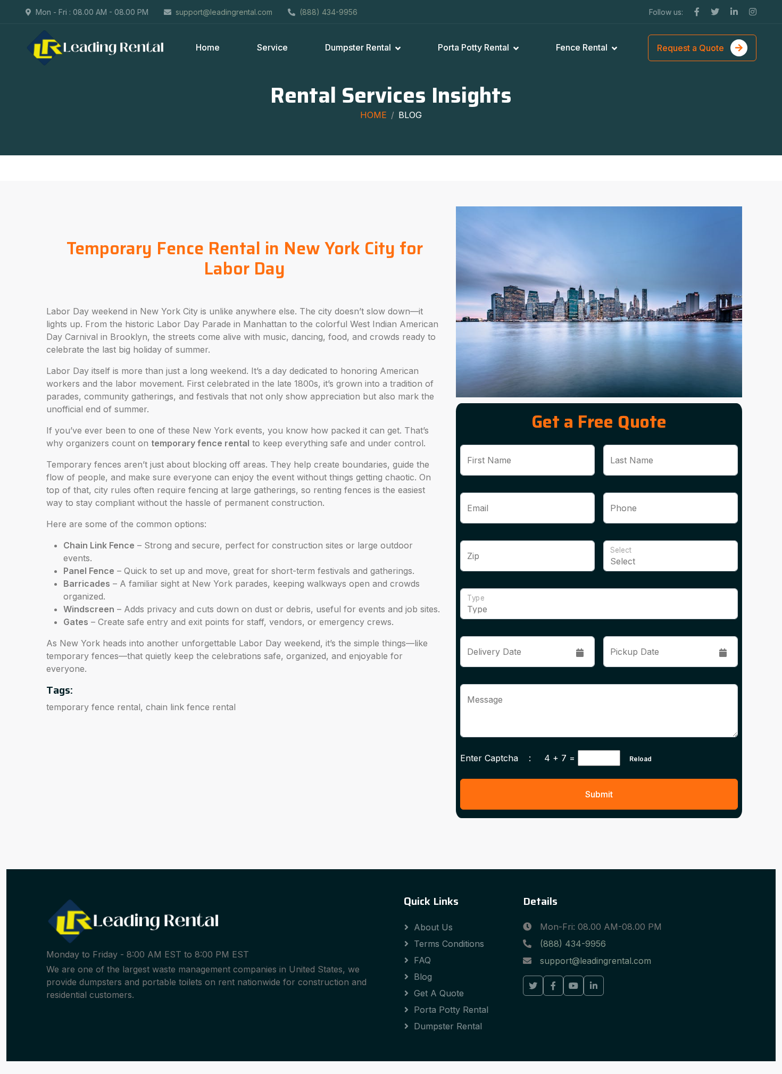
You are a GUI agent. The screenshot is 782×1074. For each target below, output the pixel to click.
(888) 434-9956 (328, 11)
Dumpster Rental (358, 47)
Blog (410, 115)
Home (208, 47)
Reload (637, 759)
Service (272, 47)
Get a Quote (439, 993)
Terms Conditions (449, 943)
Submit (599, 794)
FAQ (422, 960)
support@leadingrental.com (224, 11)
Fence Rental (582, 47)
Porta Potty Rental (473, 47)
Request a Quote (691, 48)
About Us (433, 927)
